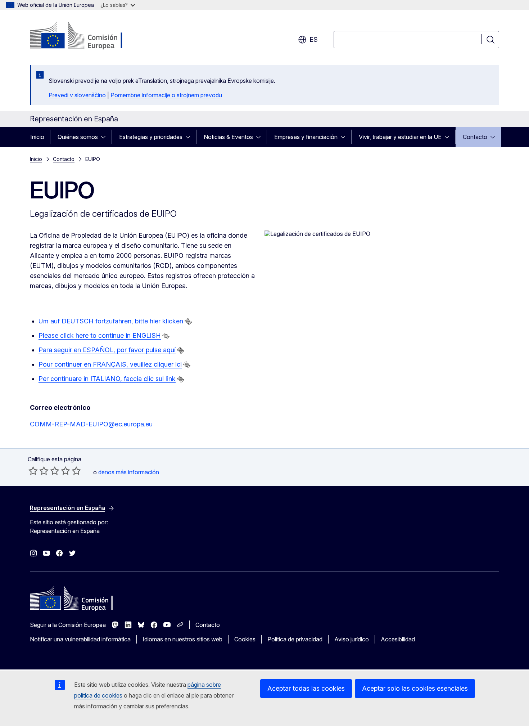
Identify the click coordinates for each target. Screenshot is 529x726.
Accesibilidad (398, 639)
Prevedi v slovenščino (77, 95)
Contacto (475, 136)
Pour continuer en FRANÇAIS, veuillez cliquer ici (110, 364)
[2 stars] (38, 470)
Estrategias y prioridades (150, 136)
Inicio (37, 136)
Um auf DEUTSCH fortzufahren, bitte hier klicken (111, 321)
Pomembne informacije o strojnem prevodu (166, 95)
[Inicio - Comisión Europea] (88, 36)
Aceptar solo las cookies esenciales (415, 688)
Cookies (245, 639)
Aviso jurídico (351, 639)
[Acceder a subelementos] (105, 137)
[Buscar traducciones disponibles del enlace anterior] (188, 321)
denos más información (128, 472)
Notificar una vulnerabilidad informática (80, 639)
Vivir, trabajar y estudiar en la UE (400, 136)
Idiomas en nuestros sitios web (182, 639)
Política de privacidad (294, 639)
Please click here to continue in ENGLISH (100, 335)
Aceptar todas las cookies (306, 688)
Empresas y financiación (306, 136)
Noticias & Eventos (228, 136)
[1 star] (33, 470)
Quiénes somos (78, 136)
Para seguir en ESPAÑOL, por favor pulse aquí (107, 350)
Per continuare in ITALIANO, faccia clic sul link (107, 378)
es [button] (313, 39)
